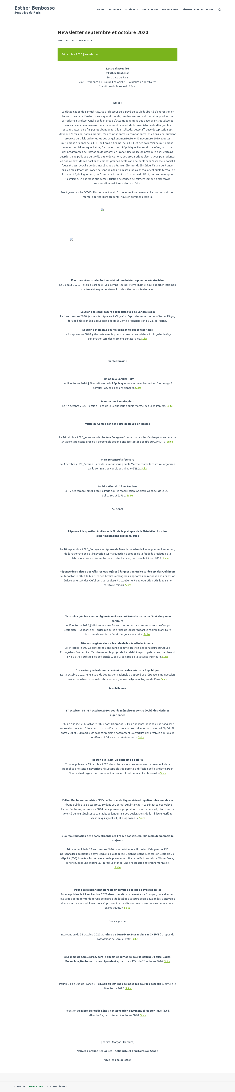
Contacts (19, 1087)
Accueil (101, 9)
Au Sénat (130, 9)
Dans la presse (170, 9)
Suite (144, 338)
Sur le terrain (150, 9)
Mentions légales (57, 1087)
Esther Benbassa (34, 8)
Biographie (115, 9)
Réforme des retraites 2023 (198, 9)
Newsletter (85, 40)
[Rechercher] (219, 9)
